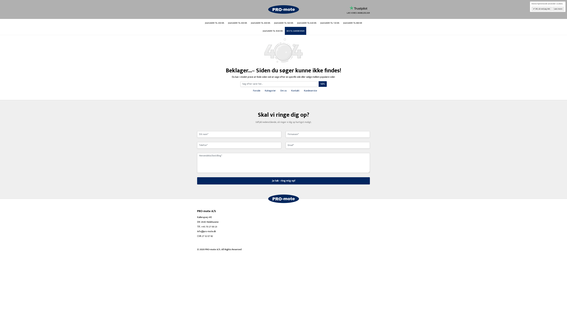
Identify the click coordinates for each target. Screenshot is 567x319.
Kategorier (270, 91)
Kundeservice (310, 91)
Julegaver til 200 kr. (214, 23)
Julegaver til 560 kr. (284, 23)
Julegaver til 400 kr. (261, 23)
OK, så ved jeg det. (542, 8)
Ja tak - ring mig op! (283, 181)
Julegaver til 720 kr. (330, 23)
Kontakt (295, 91)
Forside (256, 91)
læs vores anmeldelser (358, 12)
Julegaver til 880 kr (352, 23)
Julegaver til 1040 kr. (273, 31)
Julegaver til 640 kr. (307, 23)
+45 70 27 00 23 (209, 227)
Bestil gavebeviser (295, 31)
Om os (283, 91)
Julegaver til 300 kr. (237, 23)
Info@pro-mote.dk (206, 231)
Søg (323, 84)
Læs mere (558, 8)
